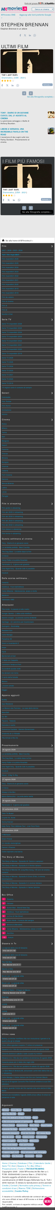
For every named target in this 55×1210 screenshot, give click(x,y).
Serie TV (6, 1166)
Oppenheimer (22, 1125)
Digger (4, 690)
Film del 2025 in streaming (12, 512)
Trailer (21, 1168)
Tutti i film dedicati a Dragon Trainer (16, 1118)
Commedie (6, 397)
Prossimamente (9, 1168)
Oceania (5, 582)
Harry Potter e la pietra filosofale (15, 560)
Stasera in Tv (23, 1166)
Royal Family (46, 1125)
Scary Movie (16, 1110)
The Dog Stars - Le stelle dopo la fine (16, 551)
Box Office (35, 1166)
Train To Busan (8, 813)
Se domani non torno (10, 673)
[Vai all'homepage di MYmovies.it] (14, 10)
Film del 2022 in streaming (12, 525)
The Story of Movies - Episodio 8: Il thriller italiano (21, 865)
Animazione (6, 410)
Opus (35, 1118)
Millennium (34, 1141)
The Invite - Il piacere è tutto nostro (15, 609)
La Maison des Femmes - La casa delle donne (20, 708)
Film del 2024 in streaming (12, 516)
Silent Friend (7, 839)
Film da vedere (8, 297)
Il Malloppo (6, 834)
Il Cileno (5, 556)
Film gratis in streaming (11, 508)
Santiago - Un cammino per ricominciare (18, 622)
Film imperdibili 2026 (10, 259)
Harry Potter (22, 1141)
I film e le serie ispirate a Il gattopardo (17, 1121)
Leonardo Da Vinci (10, 1129)
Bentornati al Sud (9, 656)
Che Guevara (17, 1156)
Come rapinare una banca (12, 851)
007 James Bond (43, 1133)
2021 (22, 77)
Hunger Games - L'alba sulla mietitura (17, 613)
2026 (9, 250)
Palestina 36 (7, 639)
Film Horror (6, 405)
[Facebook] (20, 35)
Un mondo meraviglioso (11, 843)
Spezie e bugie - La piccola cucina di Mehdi (19, 617)
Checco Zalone (8, 1125)
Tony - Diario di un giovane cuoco (15, 543)
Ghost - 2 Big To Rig (10, 775)
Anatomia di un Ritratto (11, 733)
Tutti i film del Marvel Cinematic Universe (18, 1148)
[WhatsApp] (34, 35)
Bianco (4, 681)
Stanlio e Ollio (7, 969)
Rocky (38, 1156)
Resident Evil (7, 630)
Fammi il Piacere (8, 847)
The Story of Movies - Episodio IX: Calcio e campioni (22, 861)
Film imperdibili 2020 (10, 284)
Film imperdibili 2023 (10, 271)
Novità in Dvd (7, 314)
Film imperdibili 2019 (10, 288)
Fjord (4, 651)
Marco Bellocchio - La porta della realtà (17, 796)
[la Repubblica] (49, 3)
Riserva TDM (24, 1188)
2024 (21, 250)
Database (22, 1163)
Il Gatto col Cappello (10, 660)
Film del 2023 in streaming (12, 520)
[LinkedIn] (30, 35)
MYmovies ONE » (8, 16)
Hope (4, 647)
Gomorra (27, 1110)
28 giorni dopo (38, 1110)
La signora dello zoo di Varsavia (14, 948)
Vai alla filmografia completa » (40, 96)
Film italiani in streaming (11, 529)
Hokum (10, 937)
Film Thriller (6, 401)
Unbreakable (41, 1137)
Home (4, 1163)
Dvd (13, 1166)
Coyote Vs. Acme (8, 817)
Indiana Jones (28, 1137)
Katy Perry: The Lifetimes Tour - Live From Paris (20, 826)
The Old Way (7, 962)
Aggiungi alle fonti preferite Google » (35, 16)
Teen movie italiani (10, 1144)
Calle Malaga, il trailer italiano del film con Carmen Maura (25, 1077)
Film (30, 1163)
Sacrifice (10, 933)
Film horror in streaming (11, 533)
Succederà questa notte (11, 668)
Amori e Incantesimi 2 (10, 643)
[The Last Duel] (27, 61)
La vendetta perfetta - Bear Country (16, 547)
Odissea (10, 903)
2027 (4, 250)
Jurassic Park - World (28, 1129)
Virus (18, 1137)
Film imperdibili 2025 (10, 263)
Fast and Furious (26, 1144)
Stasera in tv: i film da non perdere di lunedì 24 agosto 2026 (25, 1049)
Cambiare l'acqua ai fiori (11, 664)
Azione (4, 414)
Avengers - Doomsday (10, 626)
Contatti (13, 1185)
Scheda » (47, 85)
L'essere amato (8, 685)
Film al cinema (7, 301)
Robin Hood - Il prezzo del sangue (20, 920)
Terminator (29, 1156)
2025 (15, 250)
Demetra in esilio (8, 725)
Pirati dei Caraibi (27, 1133)
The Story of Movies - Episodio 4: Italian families (21, 887)
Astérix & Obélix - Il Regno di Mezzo (16, 990)
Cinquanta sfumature (11, 1133)
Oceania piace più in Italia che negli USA (18, 1062)
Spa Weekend (7, 704)
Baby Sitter (34, 1125)
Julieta (4, 1004)
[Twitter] (25, 35)
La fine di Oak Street (15, 916)
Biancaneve (39, 1121)
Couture (5, 573)
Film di (4, 305)
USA (17, 77)
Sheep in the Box (8, 792)
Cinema (12, 1163)
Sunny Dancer (7, 822)
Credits (5, 1185)
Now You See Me (9, 1114)
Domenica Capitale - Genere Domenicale (18, 729)
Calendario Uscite (42, 1163)
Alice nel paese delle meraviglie (33, 1152)
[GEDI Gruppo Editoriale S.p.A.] (40, 3)
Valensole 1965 (8, 599)
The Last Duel (10, 75)
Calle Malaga (7, 634)
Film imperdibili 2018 (10, 293)
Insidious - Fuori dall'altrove (13, 587)
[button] (47, 1201)
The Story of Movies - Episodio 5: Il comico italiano (22, 883)
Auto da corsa (8, 1137)
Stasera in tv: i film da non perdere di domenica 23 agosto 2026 (27, 1058)
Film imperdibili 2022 (10, 276)
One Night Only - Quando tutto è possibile (18, 568)
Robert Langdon (9, 1141)
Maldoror (5, 595)
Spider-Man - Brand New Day (18, 907)
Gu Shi (4, 716)
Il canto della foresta (10, 677)
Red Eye (5, 997)
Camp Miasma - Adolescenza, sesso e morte (19, 591)
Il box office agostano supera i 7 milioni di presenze (22, 1045)
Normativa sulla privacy (30, 1185)
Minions (6, 1110)
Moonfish (5, 712)
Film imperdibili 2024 (10, 267)
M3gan (20, 1114)
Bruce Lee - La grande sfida (13, 976)
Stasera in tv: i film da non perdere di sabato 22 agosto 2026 (26, 1066)
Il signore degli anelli (11, 1152)
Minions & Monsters (14, 924)
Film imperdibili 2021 (10, 280)
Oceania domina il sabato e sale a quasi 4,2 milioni (22, 1053)
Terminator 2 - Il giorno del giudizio (16, 564)
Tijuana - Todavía (9, 721)
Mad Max (6, 1156)
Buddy (4, 699)
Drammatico (7, 77)
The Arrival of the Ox (10, 738)
